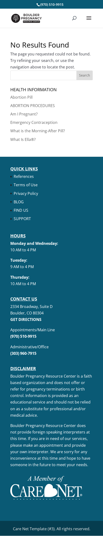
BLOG (19, 202)
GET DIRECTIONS (25, 319)
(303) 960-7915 (23, 353)
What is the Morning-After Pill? (37, 130)
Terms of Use (26, 184)
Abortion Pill (21, 97)
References (24, 176)
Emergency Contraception (33, 122)
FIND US (21, 210)
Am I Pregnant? (24, 114)
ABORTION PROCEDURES (32, 105)
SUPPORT (22, 218)
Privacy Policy (26, 193)
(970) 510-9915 (51, 4)
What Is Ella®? (23, 139)
